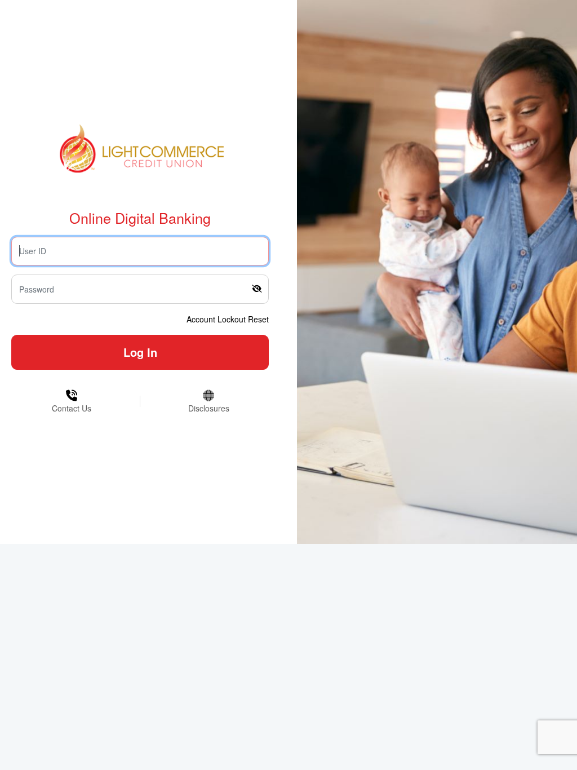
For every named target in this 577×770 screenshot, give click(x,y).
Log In (140, 352)
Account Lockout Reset (228, 319)
